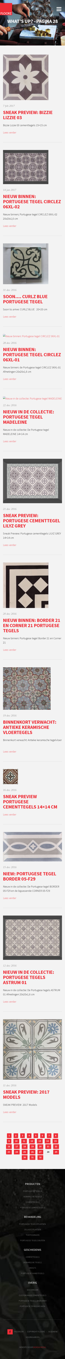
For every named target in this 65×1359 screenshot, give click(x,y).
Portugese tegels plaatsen (32, 1224)
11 (24, 1141)
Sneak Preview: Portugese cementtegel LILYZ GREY (31, 520)
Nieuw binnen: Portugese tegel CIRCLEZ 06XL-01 (32, 354)
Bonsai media (39, 1347)
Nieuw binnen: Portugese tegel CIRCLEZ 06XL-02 (32, 201)
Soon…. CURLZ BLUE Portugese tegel (25, 299)
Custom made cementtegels (32, 1295)
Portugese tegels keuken (32, 1306)
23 (9, 1152)
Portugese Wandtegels (32, 1273)
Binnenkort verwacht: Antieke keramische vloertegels (29, 727)
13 (40, 1141)
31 (32, 1157)
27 (40, 1152)
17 (17, 1146)
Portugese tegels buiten (32, 1240)
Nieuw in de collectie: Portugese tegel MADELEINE (28, 417)
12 (32, 1141)
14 (47, 1141)
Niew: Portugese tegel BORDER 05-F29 (29, 876)
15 (55, 1141)
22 (56, 1146)
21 (48, 1146)
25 (24, 1152)
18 (24, 1146)
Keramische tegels (33, 1196)
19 (32, 1146)
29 (56, 1152)
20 (40, 1146)
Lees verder (9, 132)
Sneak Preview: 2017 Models (26, 1094)
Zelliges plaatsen (32, 1229)
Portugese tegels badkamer (32, 1300)
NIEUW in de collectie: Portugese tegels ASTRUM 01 (28, 977)
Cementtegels (32, 1202)
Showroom (32, 1289)
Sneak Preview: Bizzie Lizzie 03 (28, 115)
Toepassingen (32, 1235)
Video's (32, 1267)
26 (32, 1152)
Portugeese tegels (32, 1191)
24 (17, 1152)
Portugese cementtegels (32, 1207)
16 (9, 1146)
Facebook (18, 1331)
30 (24, 1157)
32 (40, 1157)
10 (16, 1141)
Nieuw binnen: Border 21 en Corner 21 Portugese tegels (31, 625)
